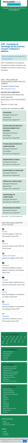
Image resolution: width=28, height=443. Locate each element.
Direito (5, 396)
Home (4, 56)
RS (25, 336)
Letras (4, 401)
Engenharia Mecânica (9, 377)
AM (15, 342)
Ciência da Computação (9, 368)
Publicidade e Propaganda (10, 394)
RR (6, 344)
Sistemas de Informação (10, 381)
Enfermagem (6, 355)
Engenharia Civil (7, 370)
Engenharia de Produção (10, 374)
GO (5, 338)
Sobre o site (6, 423)
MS (13, 338)
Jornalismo (6, 399)
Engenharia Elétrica (8, 375)
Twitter (4, 292)
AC (22, 342)
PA (11, 342)
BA (21, 338)
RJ (10, 336)
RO (19, 342)
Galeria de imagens (9, 256)
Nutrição (5, 359)
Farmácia (5, 357)
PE (8, 340)
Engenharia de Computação (11, 372)
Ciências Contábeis (8, 390)
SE (24, 338)
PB (11, 340)
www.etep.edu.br (10, 89)
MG (7, 336)
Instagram (5, 304)
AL (4, 340)
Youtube (5, 280)
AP (3, 344)
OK (24, 441)
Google (4, 231)
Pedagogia (6, 405)
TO (7, 342)
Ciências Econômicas (9, 392)
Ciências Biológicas (8, 351)
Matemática (6, 379)
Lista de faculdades (14, 4)
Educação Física (7, 353)
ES (14, 336)
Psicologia (6, 407)
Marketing (6, 403)
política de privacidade (15, 441)
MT (17, 338)
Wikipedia (5, 316)
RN (15, 340)
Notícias (5, 244)
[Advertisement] (14, 27)
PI (22, 340)
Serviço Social (7, 410)
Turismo (5, 412)
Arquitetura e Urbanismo (10, 367)
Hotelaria (5, 398)
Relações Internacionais (9, 408)
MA (3, 342)
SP (3, 336)
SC (21, 336)
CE (19, 340)
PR (17, 336)
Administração (7, 389)
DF (9, 338)
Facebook (5, 265)
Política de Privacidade (9, 424)
